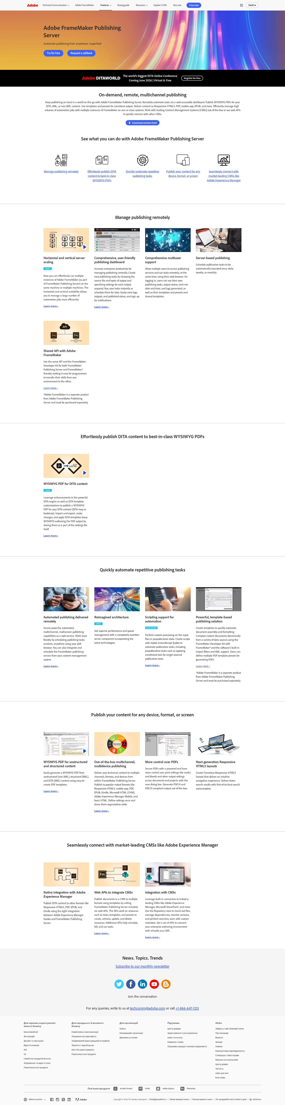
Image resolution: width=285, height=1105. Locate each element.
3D (25, 1054)
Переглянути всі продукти (36, 1067)
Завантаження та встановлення (182, 1033)
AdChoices (257, 1099)
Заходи (218, 1042)
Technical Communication (55, 5)
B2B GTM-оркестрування (83, 1050)
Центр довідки (174, 1029)
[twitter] (63, 1099)
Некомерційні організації (131, 1033)
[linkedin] (69, 1099)
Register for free (192, 78)
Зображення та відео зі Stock (37, 1063)
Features (104, 5)
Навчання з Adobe (175, 1042)
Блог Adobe (220, 1078)
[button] (241, 5)
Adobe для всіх (221, 1073)
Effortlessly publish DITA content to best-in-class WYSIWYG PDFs (102, 176)
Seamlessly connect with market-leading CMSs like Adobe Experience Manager (224, 176)
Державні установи (128, 1037)
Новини (218, 1046)
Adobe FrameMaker (84, 5)
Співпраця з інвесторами (227, 1055)
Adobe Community (175, 1037)
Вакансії (219, 1037)
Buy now (177, 5)
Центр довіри (221, 1064)
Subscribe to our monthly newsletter (142, 966)
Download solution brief (144, 122)
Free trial (194, 5)
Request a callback (81, 53)
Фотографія (29, 1036)
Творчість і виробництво (83, 1045)
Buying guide (123, 5)
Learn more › (51, 306)
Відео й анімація (31, 1045)
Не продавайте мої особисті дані (231, 1099)
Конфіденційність (158, 1099)
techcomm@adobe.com (147, 1008)
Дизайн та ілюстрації (33, 1041)
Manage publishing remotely (61, 171)
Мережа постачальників (226, 1060)
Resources (140, 5)
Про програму (221, 1033)
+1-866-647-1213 (187, 1008)
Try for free (53, 53)
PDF (25, 1050)
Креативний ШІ (31, 1032)
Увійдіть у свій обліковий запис (229, 1029)
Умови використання (179, 1099)
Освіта (123, 1029)
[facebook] (51, 1099)
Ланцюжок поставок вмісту (84, 1036)
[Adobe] (32, 5)
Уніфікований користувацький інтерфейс (91, 1041)
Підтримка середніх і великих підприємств (186, 1046)
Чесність (219, 1069)
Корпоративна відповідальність (230, 1051)
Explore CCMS (160, 5)
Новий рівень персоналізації (85, 1032)
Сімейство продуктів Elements (37, 1059)
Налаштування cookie (202, 1099)
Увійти (252, 5)
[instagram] (57, 1099)
